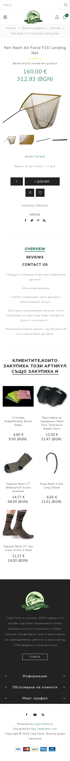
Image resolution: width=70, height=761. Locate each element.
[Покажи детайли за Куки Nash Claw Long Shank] (51, 462)
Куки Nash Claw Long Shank (51, 485)
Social (35, 214)
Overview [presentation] (35, 249)
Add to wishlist (40, 193)
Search (65, 5)
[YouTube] (35, 715)
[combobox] (35, 5)
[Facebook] (27, 715)
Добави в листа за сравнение (29, 193)
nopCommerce (43, 724)
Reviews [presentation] (35, 257)
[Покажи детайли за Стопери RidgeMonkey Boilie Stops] (18, 396)
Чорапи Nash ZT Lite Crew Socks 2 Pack (18, 548)
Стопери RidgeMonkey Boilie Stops (18, 421)
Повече (35, 657)
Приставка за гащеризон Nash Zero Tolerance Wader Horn (52, 423)
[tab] (35, 249)
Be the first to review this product (35, 63)
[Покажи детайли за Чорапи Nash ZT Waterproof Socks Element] (18, 462)
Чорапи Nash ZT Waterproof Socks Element (18, 487)
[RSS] (43, 715)
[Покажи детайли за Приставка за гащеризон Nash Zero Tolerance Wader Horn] (51, 396)
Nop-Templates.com (44, 729)
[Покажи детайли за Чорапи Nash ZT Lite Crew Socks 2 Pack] (18, 525)
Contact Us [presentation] (35, 264)
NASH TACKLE (35, 157)
